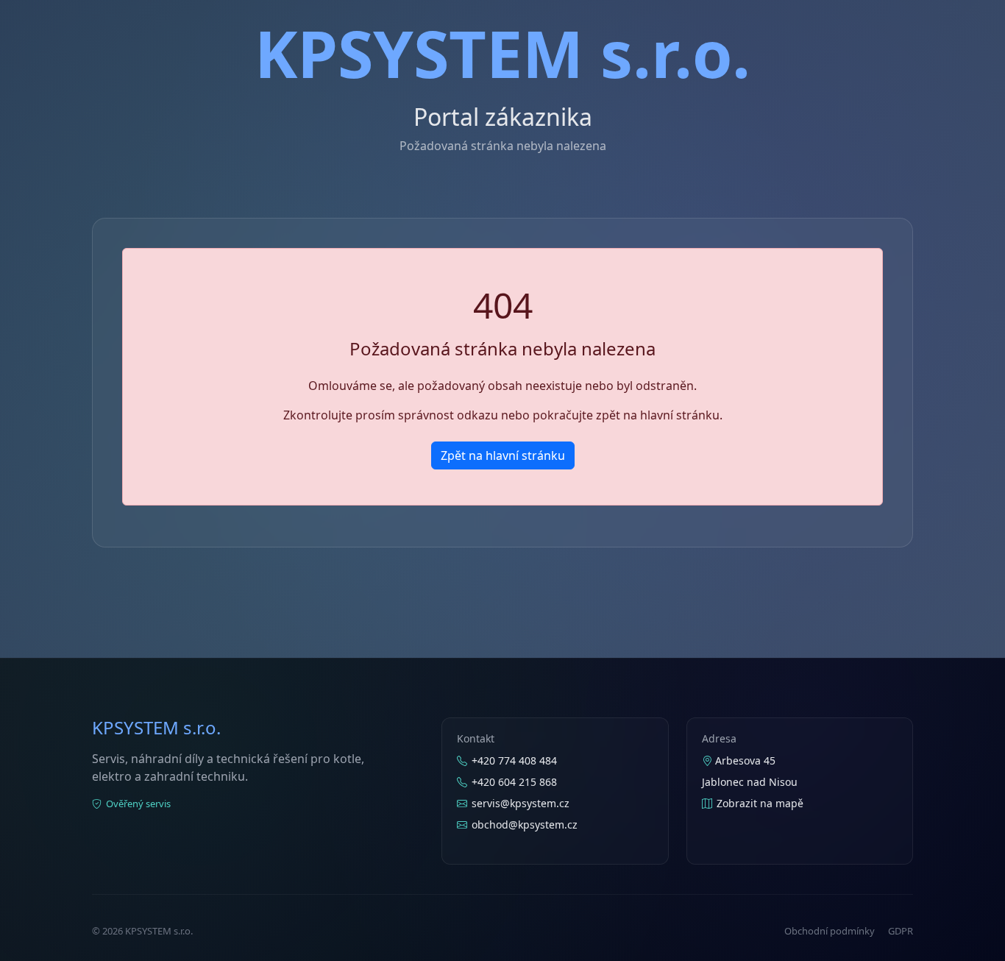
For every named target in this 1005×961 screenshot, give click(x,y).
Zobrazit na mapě (760, 803)
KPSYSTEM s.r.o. (502, 53)
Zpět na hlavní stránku (503, 455)
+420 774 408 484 (514, 760)
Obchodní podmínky (829, 930)
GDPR (900, 930)
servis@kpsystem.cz (520, 803)
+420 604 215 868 (514, 782)
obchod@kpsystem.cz (525, 824)
